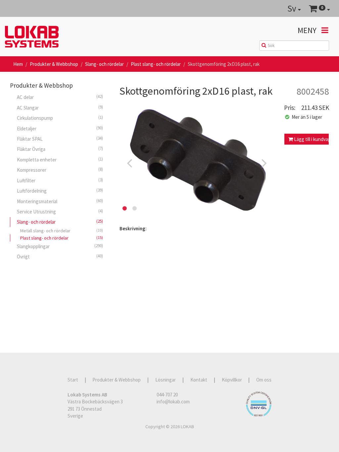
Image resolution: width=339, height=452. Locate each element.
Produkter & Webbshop (54, 64)
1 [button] (124, 208)
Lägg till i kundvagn (311, 139)
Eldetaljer (60, 128)
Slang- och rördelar (104, 64)
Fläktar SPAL (60, 138)
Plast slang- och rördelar (156, 64)
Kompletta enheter (60, 159)
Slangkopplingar (60, 246)
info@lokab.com (173, 401)
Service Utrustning (60, 211)
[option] (197, 163)
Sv (292, 8)
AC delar (60, 97)
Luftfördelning (60, 190)
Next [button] (264, 163)
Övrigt (60, 256)
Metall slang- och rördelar (61, 231)
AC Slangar (60, 107)
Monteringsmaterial (60, 201)
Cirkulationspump (60, 117)
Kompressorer (60, 169)
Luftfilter (60, 180)
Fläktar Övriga (60, 149)
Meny (308, 30)
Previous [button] (129, 163)
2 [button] (134, 208)
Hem (18, 64)
